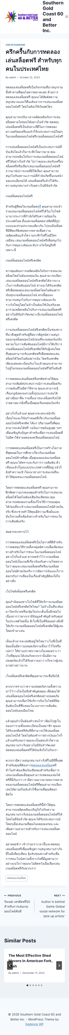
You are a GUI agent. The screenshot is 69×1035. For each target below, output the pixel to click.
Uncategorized (15, 44)
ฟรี (39, 206)
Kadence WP (34, 1024)
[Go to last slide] (10, 965)
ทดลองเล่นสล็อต (42, 765)
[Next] (59, 965)
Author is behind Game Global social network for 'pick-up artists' (52, 906)
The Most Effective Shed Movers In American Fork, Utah (30, 960)
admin (12, 77)
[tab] (27, 985)
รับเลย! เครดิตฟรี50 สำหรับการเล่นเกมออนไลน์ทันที (17, 903)
